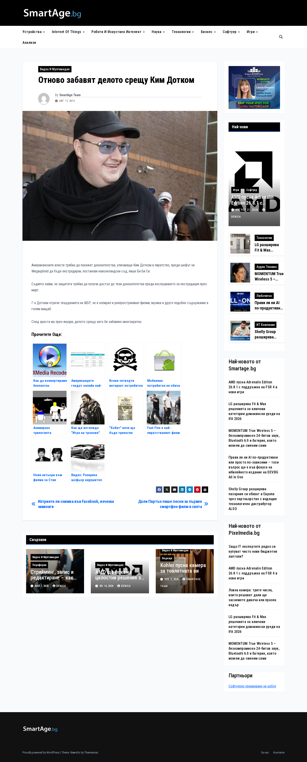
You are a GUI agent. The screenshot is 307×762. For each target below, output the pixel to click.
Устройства (32, 32)
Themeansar (91, 752)
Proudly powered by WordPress (41, 752)
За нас (265, 752)
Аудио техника (266, 267)
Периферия (39, 565)
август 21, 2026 (247, 209)
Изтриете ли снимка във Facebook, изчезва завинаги (76, 504)
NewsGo (75, 752)
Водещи (167, 558)
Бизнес (207, 32)
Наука (157, 32)
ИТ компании (265, 325)
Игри (251, 32)
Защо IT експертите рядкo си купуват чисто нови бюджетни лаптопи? (253, 551)
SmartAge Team (70, 95)
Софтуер (230, 32)
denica (61, 586)
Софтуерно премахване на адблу (252, 686)
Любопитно (264, 296)
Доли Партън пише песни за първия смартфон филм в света (170, 504)
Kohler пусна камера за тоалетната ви (183, 568)
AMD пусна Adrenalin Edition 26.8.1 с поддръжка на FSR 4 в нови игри (252, 206)
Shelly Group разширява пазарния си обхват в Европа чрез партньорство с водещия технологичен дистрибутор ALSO (253, 499)
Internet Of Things (67, 32)
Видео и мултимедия (55, 69)
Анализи (29, 42)
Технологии (182, 32)
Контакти (279, 752)
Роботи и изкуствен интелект (116, 32)
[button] (281, 37)
